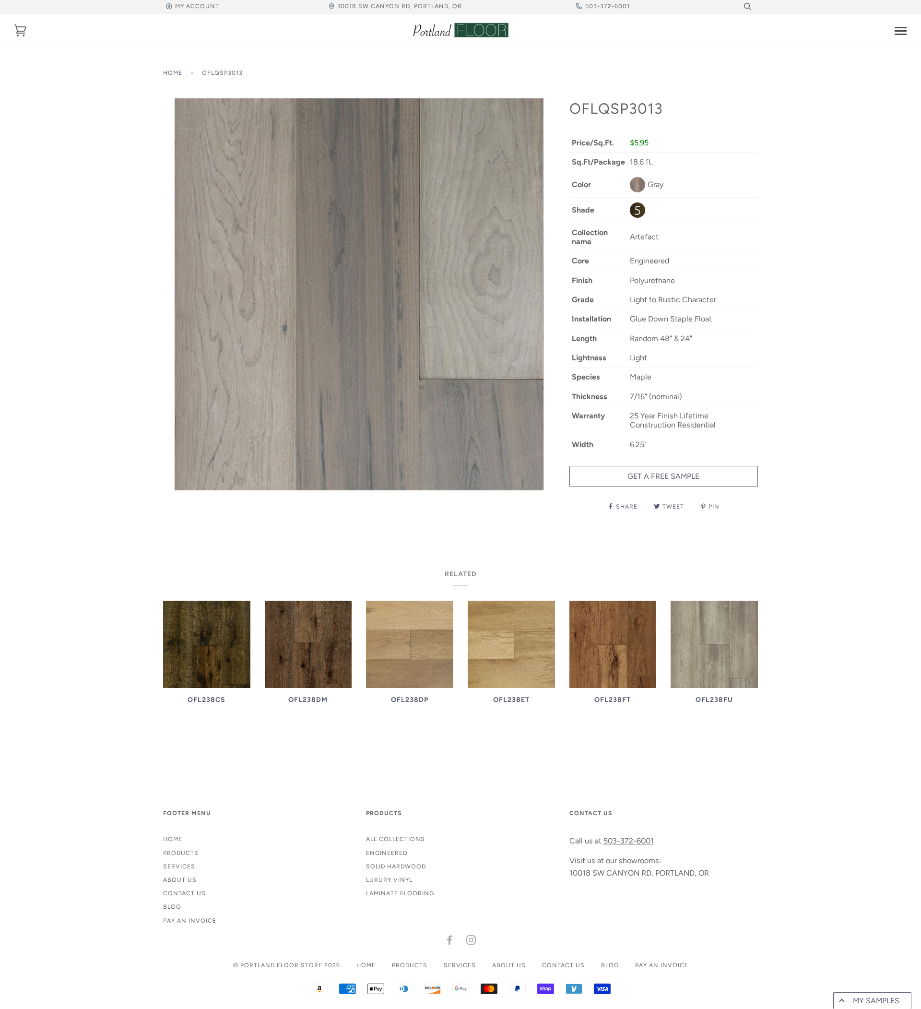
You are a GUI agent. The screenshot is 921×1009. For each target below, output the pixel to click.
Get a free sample (663, 476)
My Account (197, 6)
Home (172, 72)
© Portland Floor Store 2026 (286, 965)
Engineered (386, 852)
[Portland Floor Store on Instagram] (471, 941)
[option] (359, 294)
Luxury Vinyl (389, 879)
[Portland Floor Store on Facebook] (450, 941)
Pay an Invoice (189, 920)
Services (179, 866)
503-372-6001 (607, 6)
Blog (172, 906)
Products (181, 852)
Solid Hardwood (396, 866)
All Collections (395, 839)
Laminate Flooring (400, 893)
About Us (180, 879)
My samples (876, 1000)
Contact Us (184, 893)
